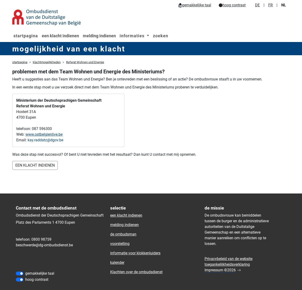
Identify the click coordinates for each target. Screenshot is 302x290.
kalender (117, 262)
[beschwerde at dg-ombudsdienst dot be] (44, 245)
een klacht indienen (60, 35)
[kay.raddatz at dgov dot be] (45, 140)
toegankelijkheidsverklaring (227, 264)
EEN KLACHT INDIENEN (35, 165)
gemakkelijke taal (196, 5)
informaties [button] (133, 35)
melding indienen (99, 35)
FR (270, 5)
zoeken (160, 35)
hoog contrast (234, 5)
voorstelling (120, 243)
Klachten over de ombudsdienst (136, 272)
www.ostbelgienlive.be (44, 134)
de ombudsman (123, 234)
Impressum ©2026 (220, 270)
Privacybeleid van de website (228, 258)
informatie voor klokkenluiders (135, 253)
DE (257, 5)
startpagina (25, 35)
